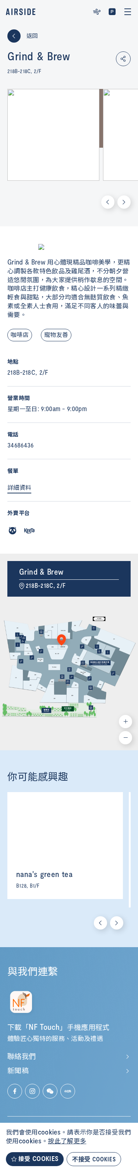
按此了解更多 (67, 1141)
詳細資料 (19, 488)
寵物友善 (56, 335)
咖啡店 (20, 335)
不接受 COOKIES (94, 1158)
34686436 (20, 445)
